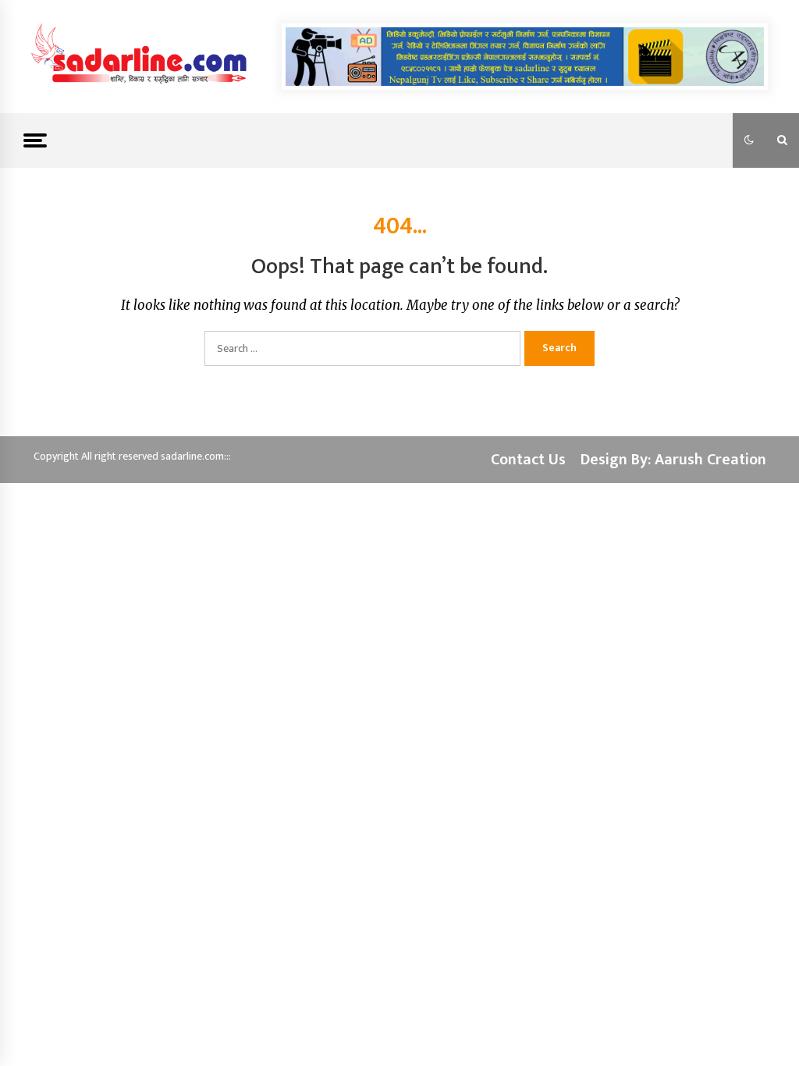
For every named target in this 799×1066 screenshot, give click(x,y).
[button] (749, 140)
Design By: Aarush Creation (673, 459)
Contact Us (528, 459)
